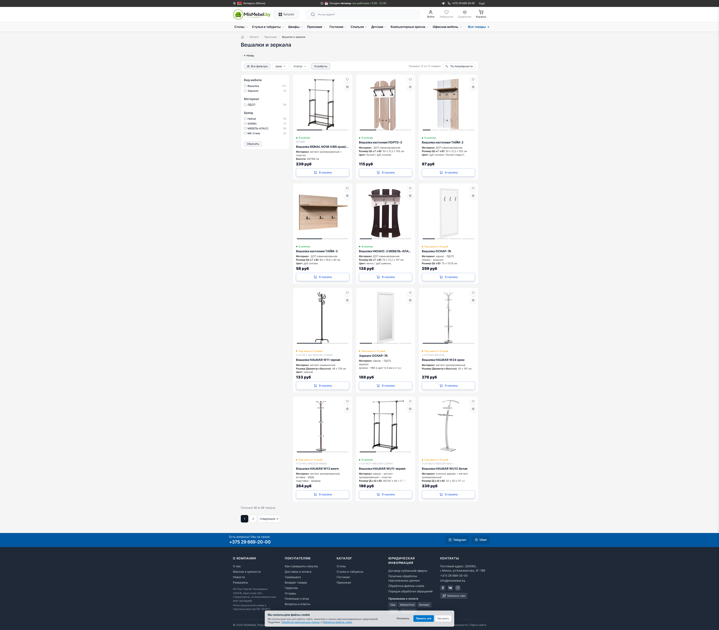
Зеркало (267, 90)
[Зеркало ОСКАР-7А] (385, 317)
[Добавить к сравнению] (347, 87)
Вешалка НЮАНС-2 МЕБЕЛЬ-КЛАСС (385, 251)
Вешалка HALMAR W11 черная (318, 360)
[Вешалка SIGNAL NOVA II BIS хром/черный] (323, 104)
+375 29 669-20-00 (250, 542)
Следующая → (269, 518)
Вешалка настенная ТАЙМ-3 (317, 251)
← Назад (249, 55)
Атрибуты (320, 66)
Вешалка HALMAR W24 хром (443, 360)
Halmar (267, 118)
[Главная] (242, 37)
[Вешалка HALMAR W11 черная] (323, 317)
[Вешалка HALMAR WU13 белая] (448, 426)
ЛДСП (267, 104)
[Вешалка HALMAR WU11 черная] (385, 426)
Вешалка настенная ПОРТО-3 (380, 142)
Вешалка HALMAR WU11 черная (382, 468)
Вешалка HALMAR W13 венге (317, 468)
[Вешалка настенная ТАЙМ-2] (448, 104)
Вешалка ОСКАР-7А (436, 251)
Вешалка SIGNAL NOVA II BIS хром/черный (322, 147)
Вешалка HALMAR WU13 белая (444, 468)
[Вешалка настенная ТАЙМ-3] (323, 213)
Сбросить (253, 143)
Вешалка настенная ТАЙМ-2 (442, 142)
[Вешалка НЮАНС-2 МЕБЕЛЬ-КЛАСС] (385, 213)
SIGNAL (267, 123)
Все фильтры (259, 66)
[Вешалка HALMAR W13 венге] (323, 426)
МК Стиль (267, 133)
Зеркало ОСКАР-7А (373, 356)
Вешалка (267, 85)
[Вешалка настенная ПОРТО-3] (385, 104)
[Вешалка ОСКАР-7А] (448, 213)
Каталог (254, 36)
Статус (298, 66)
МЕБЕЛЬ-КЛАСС (267, 128)
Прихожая (270, 36)
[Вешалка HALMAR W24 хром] (448, 317)
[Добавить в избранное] (347, 79)
